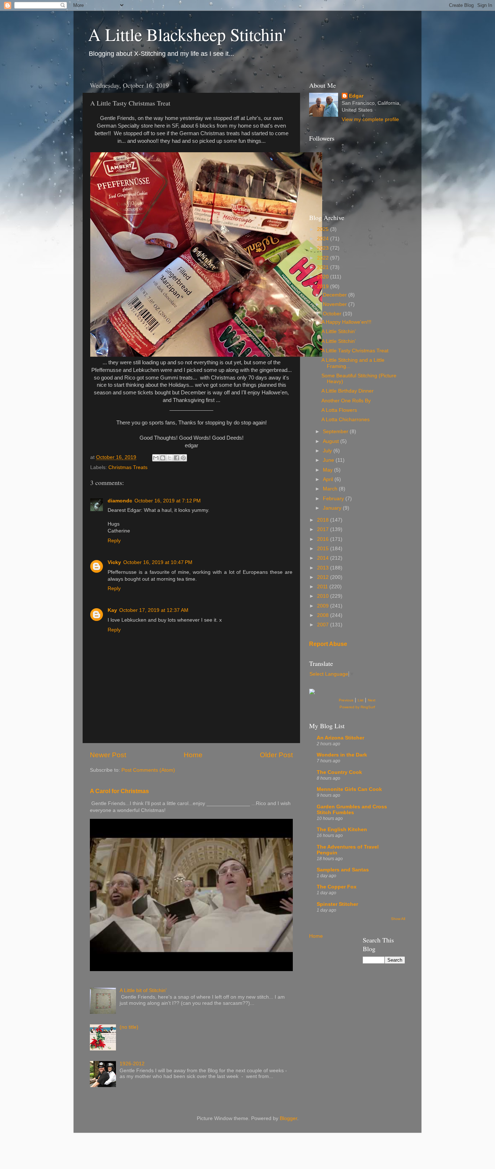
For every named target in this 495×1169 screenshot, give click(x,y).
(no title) (129, 1027)
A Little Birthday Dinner (347, 391)
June (329, 460)
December (335, 295)
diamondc (120, 500)
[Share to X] (169, 457)
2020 (323, 276)
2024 (323, 238)
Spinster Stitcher (337, 904)
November (335, 304)
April (328, 479)
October (333, 313)
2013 (323, 568)
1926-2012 (132, 1063)
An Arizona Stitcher (340, 738)
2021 (323, 267)
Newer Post (108, 755)
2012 (323, 577)
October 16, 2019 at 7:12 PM (167, 500)
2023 (323, 248)
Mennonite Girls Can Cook (349, 789)
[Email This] (155, 457)
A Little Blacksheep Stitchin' (187, 34)
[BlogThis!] (162, 457)
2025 (323, 229)
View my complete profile (370, 119)
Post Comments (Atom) (148, 770)
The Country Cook (339, 772)
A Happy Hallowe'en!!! (346, 322)
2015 (323, 548)
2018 (323, 520)
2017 (323, 529)
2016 (323, 539)
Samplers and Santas (343, 869)
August (331, 441)
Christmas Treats (127, 467)
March (331, 489)
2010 (323, 596)
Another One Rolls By (346, 400)
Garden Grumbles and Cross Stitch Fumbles (352, 809)
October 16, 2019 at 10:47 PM (157, 562)
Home (193, 755)
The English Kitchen (342, 829)
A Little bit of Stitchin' (143, 990)
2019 (323, 286)
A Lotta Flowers (339, 410)
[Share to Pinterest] (183, 457)
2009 (323, 606)
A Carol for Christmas (119, 791)
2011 (323, 586)
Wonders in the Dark (342, 755)
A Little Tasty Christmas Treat (354, 350)
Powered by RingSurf (357, 707)
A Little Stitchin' (338, 331)
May (328, 470)
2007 (323, 624)
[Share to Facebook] (176, 457)
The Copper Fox (337, 887)
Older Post (276, 755)
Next (371, 700)
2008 (323, 615)
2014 (323, 558)
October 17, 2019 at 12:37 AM (153, 610)
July (328, 450)
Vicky (114, 562)
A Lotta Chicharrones (345, 419)
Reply (114, 540)
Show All (398, 919)
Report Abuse (328, 644)
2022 (323, 258)
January (333, 508)
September (336, 431)
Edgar (356, 96)
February (334, 498)
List (360, 700)
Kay (112, 610)
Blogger (288, 1118)
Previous (346, 700)
